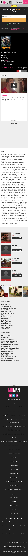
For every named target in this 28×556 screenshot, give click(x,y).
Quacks (5, 310)
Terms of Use (14, 29)
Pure (4, 315)
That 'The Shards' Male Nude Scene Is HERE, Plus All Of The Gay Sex (13, 428)
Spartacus (7, 351)
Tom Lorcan (15, 246)
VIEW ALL (21, 533)
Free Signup (14, 20)
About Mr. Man (14, 497)
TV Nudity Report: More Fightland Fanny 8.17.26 (14, 435)
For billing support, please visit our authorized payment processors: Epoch (14, 547)
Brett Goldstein (16, 233)
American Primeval (8, 339)
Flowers (6, 317)
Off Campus (6, 336)
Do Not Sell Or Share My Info (14, 481)
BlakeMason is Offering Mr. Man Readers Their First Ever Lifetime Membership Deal (14, 443)
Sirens (5, 318)
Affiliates (14, 501)
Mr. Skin (14, 509)
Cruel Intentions (7, 350)
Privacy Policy (20, 28)
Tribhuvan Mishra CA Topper (10, 341)
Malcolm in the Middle (10, 360)
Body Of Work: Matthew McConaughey (14, 415)
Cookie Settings (14, 477)
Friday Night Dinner (9, 308)
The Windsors (7, 323)
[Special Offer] (14, 135)
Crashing (6, 320)
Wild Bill (5, 329)
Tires (5, 355)
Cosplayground (14, 505)
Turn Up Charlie (7, 306)
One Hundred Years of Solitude (11, 348)
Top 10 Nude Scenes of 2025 (14, 407)
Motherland (7, 325)
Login (20, 2)
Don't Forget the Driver (9, 313)
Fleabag (6, 322)
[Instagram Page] (17, 395)
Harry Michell (15, 258)
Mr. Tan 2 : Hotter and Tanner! (14, 411)
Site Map (14, 457)
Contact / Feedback (14, 453)
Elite (6, 346)
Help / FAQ (14, 461)
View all (9, 285)
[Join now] (25, 2)
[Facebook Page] (10, 395)
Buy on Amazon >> (5, 66)
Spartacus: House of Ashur (10, 344)
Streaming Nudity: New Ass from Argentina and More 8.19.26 (14, 420)
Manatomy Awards (14, 403)
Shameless (7, 353)
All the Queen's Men (8, 358)
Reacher (5, 337)
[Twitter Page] (13, 395)
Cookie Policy (14, 473)
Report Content (14, 485)
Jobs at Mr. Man (14, 513)
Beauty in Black (7, 343)
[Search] (17, 2)
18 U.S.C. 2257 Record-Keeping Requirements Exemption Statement (14, 543)
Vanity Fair (6, 327)
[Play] (14, 85)
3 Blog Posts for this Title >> (7, 67)
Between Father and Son (9, 357)
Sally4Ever (6, 304)
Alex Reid (4, 96)
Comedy (6, 60)
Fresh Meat (7, 311)
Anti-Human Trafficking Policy (14, 489)
